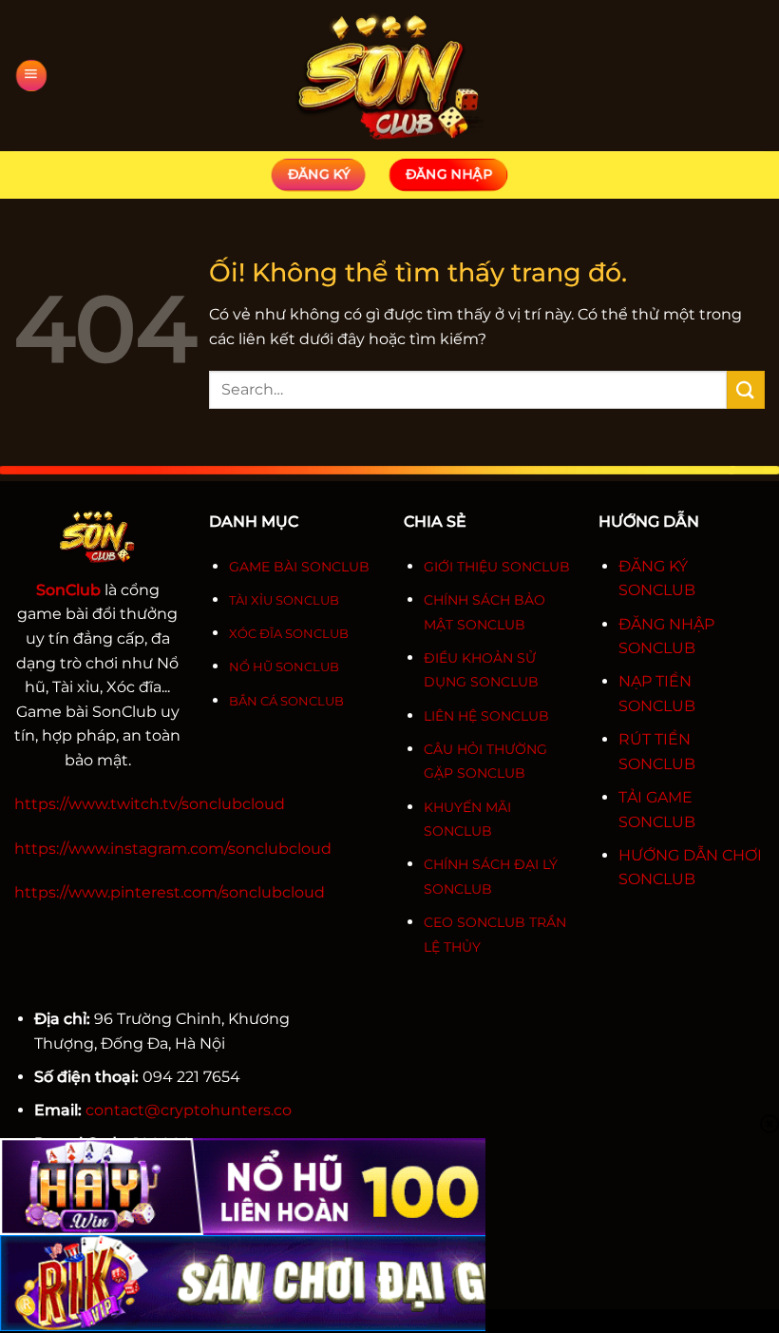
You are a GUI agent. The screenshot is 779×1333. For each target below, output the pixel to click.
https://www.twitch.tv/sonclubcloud (149, 804)
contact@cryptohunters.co (189, 1110)
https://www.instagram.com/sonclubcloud (173, 849)
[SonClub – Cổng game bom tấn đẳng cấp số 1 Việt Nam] (389, 75)
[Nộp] (746, 389)
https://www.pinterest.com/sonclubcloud (169, 892)
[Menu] (31, 76)
